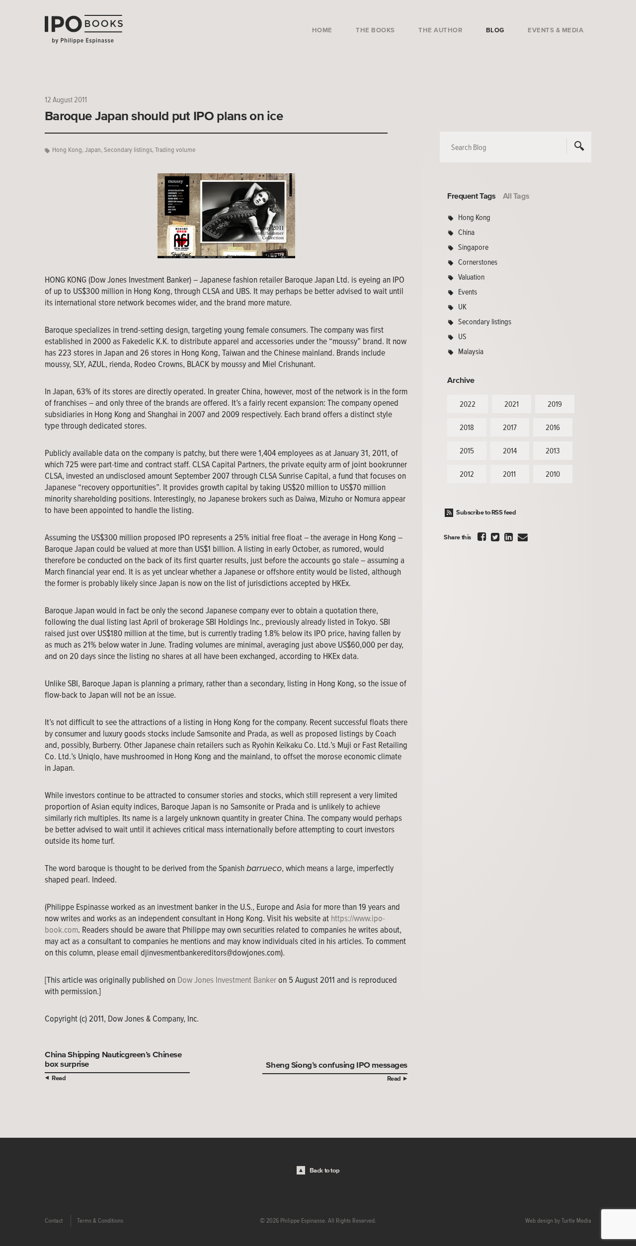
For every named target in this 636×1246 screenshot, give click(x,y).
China (466, 231)
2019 (555, 403)
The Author (440, 30)
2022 (468, 403)
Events (467, 291)
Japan (93, 149)
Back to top (325, 1170)
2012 (467, 473)
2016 (553, 427)
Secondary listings (128, 149)
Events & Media (555, 30)
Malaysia (470, 351)
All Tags (516, 195)
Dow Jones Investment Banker (226, 980)
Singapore (473, 246)
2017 (510, 427)
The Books (375, 30)
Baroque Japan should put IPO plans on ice (164, 116)
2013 (553, 450)
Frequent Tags (471, 195)
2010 (553, 473)
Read (59, 1078)
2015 (467, 450)
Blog (495, 30)
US (462, 336)
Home (322, 30)
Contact (54, 1220)
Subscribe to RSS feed (486, 512)
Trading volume (175, 149)
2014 (510, 450)
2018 (467, 427)
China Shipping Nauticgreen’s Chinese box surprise (113, 1058)
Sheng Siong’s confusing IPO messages (336, 1064)
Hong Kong (67, 149)
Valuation (471, 276)
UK (462, 306)
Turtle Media (576, 1220)
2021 (511, 403)
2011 (509, 473)
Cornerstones (477, 261)
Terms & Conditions (100, 1220)
